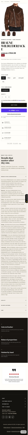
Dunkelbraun (5, 90)
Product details (9, 143)
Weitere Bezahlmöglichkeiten (14, 114)
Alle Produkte (7, 1)
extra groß (21, 77)
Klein (3, 77)
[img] (14, 382)
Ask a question (15, 143)
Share (20, 143)
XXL (3, 81)
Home (2, 1)
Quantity (3, 94)
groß (14, 77)
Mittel (9, 77)
